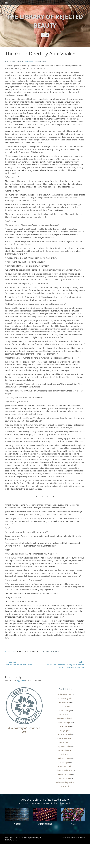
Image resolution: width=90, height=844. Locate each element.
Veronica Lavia (64, 774)
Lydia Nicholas (64, 746)
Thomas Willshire (64, 770)
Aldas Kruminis (64, 694)
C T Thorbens (64, 706)
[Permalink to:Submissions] (45, 814)
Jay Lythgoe (64, 730)
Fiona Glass (64, 714)
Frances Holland (64, 718)
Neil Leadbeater (64, 750)
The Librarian (29, 61)
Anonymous (64, 702)
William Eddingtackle (64, 782)
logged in (21, 680)
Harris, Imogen (64, 722)
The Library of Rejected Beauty (28, 837)
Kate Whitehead (64, 738)
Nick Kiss (64, 754)
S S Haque (64, 762)
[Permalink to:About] (17, 814)
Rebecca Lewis (64, 758)
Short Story (50, 652)
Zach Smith (64, 786)
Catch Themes (80, 837)
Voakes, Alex (11, 652)
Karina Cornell (64, 734)
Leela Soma (64, 742)
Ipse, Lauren (64, 726)
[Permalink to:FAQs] (73, 814)
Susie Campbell (64, 766)
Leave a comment (41, 61)
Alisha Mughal (64, 698)
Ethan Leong (64, 710)
